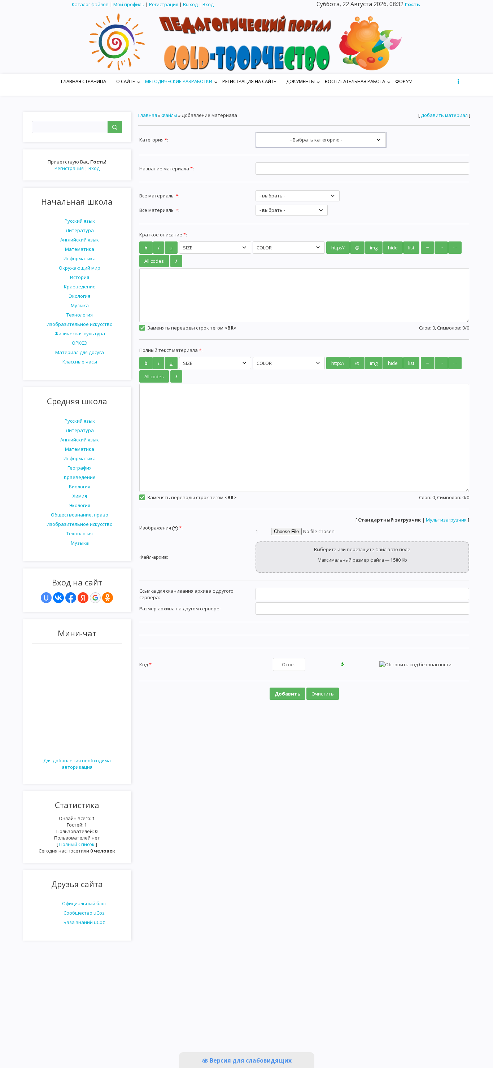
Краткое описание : (163, 234)
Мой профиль (128, 4)
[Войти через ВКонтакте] (58, 597)
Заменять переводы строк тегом (191, 327)
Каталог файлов (90, 4)
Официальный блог (84, 903)
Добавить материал (444, 115)
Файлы (169, 115)
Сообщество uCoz (84, 913)
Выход (190, 4)
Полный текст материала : (170, 350)
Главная (147, 115)
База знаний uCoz (84, 922)
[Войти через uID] (46, 597)
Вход (208, 4)
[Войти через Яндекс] (83, 597)
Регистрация (163, 4)
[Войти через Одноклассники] (107, 597)
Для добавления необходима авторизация (77, 763)
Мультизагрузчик (446, 519)
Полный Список (77, 844)
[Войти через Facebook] (70, 597)
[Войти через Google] (95, 597)
